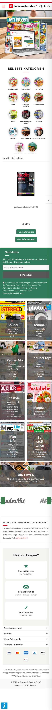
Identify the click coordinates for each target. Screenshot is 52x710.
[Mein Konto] (44, 6)
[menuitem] (3, 6)
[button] (4, 705)
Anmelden (27, 275)
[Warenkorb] (49, 6)
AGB (26, 685)
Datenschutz (18, 685)
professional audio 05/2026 (26, 207)
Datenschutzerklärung (13, 293)
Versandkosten (43, 669)
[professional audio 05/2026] (26, 184)
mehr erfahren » (22, 538)
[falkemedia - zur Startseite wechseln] (22, 6)
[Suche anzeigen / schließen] (40, 6)
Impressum (34, 685)
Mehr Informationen (26, 239)
